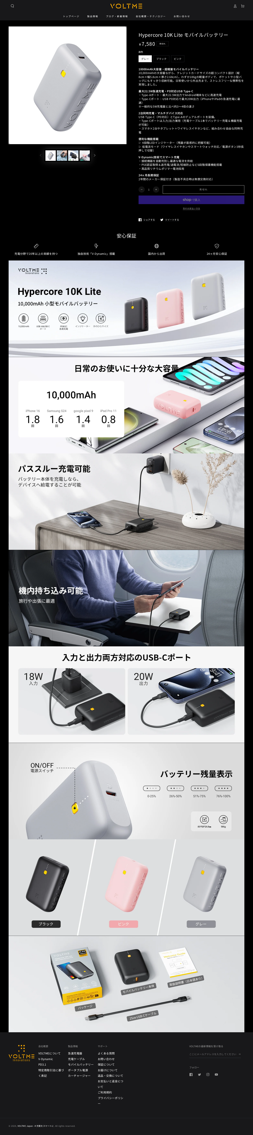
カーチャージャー (79, 1075)
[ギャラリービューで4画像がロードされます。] (85, 155)
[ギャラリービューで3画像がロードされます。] (73, 155)
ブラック (161, 58)
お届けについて (108, 1070)
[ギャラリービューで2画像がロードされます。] (62, 155)
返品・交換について (110, 1075)
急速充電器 (75, 1053)
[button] (12, 6)
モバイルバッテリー (81, 1064)
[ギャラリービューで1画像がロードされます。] (50, 155)
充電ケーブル (76, 1059)
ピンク (178, 58)
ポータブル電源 (78, 1070)
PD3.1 (42, 1064)
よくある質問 (106, 1053)
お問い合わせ (106, 1059)
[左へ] (40, 155)
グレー (145, 58)
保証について (106, 1064)
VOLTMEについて (49, 1053)
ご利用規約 (105, 1092)
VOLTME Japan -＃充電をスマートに (36, 1125)
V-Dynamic (45, 1059)
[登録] (240, 1054)
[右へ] (94, 155)
